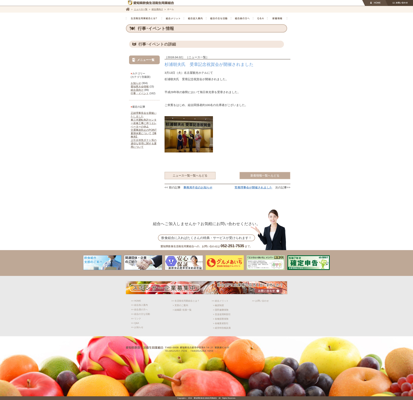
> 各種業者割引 (220, 323)
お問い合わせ (399, 3)
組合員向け (157, 9)
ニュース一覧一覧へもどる (190, 175)
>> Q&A (135, 323)
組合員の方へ (242, 18)
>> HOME (136, 300)
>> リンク (136, 318)
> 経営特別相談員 (222, 328)
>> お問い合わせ (260, 300)
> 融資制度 (218, 305)
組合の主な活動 (218, 18)
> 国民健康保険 (220, 310)
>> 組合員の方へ (139, 309)
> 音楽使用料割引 (222, 314)
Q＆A (260, 18)
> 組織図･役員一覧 (182, 310)
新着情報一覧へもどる (264, 175)
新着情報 (277, 18)
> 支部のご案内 (180, 305)
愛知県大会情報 (140, 86)
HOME (375, 3)
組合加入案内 (195, 18)
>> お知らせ (137, 327)
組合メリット (173, 18)
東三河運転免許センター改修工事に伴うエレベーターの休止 (143, 123)
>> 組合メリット (220, 300)
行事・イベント (140, 93)
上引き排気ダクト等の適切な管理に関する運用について (143, 143)
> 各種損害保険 (220, 319)
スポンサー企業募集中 (206, 287)
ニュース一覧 (140, 9)
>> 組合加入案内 (139, 305)
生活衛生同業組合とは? (144, 18)
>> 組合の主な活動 (140, 314)
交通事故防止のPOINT (144, 130)
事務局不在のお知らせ (197, 187)
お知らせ (136, 83)
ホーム (128, 9)
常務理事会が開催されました (253, 187)
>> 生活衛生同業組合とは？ (185, 300)
